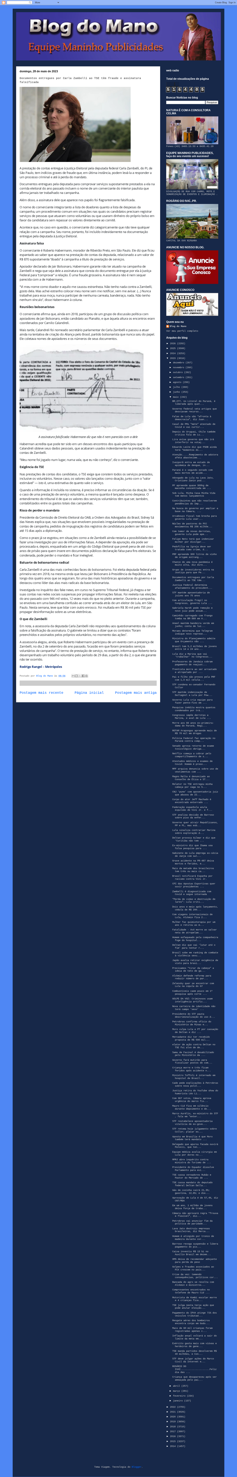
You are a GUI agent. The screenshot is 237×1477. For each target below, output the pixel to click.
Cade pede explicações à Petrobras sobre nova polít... (195, 1084)
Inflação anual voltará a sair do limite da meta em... (194, 1337)
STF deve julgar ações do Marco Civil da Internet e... (193, 1360)
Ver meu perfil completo (182, 331)
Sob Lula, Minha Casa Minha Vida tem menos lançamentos (193, 494)
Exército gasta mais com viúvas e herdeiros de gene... (194, 1345)
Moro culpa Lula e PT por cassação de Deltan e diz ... (195, 1031)
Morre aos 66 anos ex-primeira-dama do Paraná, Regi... (193, 724)
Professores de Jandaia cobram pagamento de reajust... (192, 663)
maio (176, 397)
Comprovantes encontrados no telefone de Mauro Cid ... (191, 1291)
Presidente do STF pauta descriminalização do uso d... (193, 1015)
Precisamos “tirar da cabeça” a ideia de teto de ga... (193, 969)
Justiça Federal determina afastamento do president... (192, 586)
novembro (179, 367)
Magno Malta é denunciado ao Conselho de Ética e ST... (191, 778)
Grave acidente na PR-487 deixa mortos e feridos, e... (193, 862)
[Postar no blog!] (76, 676)
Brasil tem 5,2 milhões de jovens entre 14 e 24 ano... (194, 648)
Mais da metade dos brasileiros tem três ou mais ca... (193, 870)
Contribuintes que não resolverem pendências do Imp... (194, 502)
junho (177, 392)
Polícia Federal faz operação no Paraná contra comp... (193, 740)
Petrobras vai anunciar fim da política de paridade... (192, 1222)
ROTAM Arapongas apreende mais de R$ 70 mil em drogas (194, 732)
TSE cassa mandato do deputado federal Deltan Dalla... (192, 1184)
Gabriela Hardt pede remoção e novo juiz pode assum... (192, 609)
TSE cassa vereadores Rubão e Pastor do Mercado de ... (191, 1176)
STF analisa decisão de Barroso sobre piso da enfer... (193, 816)
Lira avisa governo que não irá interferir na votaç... (193, 441)
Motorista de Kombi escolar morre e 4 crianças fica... (194, 1299)
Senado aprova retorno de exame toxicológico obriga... (193, 747)
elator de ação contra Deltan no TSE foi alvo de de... (193, 1046)
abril (177, 1386)
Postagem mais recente (41, 693)
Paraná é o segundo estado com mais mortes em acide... (192, 471)
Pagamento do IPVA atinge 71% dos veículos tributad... (194, 1314)
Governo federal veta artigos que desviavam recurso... (194, 410)
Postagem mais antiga (136, 693)
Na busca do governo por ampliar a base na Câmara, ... (195, 510)
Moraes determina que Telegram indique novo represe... (192, 632)
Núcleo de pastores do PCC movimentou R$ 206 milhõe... (192, 525)
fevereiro (180, 1395)
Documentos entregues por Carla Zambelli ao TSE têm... (193, 579)
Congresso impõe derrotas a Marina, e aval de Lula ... (191, 716)
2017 (173, 1431)
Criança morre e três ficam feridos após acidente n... (191, 1069)
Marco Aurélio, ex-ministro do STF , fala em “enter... (195, 1115)
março (177, 1391)
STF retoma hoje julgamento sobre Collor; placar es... (194, 1130)
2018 (173, 1426)
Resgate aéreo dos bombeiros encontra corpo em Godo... (191, 1322)
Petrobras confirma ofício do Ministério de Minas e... (191, 1023)
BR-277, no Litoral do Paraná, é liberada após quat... (193, 403)
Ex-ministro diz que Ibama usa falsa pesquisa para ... (192, 847)
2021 (173, 1411)
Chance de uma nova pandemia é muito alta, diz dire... (192, 563)
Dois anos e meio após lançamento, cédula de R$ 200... (195, 908)
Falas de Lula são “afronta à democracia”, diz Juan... (191, 418)
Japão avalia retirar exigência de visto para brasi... (195, 962)
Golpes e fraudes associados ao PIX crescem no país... (193, 1268)
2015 (173, 1441)
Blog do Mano (178, 326)
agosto (178, 382)
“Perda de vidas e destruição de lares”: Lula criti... (193, 900)
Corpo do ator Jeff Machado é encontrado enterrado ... (191, 801)
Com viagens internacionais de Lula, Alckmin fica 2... (192, 916)
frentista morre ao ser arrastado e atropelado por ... (194, 671)
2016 (173, 1436)
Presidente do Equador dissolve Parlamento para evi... (193, 1169)
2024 (173, 353)
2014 (173, 1446)
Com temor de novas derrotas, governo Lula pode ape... (191, 533)
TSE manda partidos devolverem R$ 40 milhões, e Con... (194, 1352)
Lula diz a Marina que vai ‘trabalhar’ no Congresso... (192, 655)
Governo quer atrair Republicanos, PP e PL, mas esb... (195, 824)
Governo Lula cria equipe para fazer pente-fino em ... (192, 701)
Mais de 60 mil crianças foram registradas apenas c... (192, 1329)
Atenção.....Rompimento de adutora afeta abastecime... (195, 456)
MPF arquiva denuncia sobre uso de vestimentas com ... (195, 770)
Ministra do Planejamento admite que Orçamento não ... (193, 640)
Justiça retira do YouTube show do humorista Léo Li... (195, 1092)
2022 (173, 1407)
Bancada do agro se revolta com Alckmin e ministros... (193, 1283)
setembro (179, 377)
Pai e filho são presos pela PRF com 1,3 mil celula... (193, 678)
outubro (178, 372)
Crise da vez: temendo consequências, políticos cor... (195, 1276)
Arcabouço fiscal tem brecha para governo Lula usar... (194, 517)
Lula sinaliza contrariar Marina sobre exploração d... (193, 831)
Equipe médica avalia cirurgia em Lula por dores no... (194, 1153)
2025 (173, 348)
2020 (173, 1416)
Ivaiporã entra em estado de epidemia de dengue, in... (191, 464)
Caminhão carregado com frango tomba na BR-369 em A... (192, 617)
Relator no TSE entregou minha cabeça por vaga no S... (192, 785)
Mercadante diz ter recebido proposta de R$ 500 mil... (191, 1038)
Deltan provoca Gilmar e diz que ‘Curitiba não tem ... (193, 839)
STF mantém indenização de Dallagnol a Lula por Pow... (192, 694)
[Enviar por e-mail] (73, 676)
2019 (173, 1421)
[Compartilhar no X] (80, 676)
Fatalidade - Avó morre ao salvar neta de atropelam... (194, 931)
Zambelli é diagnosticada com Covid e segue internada (191, 893)
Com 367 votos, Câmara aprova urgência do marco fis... (191, 1100)
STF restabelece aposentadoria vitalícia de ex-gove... (192, 1123)
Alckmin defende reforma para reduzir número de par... (191, 977)
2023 (173, 358)
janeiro (178, 1400)
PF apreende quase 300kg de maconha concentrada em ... (191, 487)
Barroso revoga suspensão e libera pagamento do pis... (195, 1245)
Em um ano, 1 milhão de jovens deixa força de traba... (192, 1207)
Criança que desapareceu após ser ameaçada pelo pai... (194, 1378)
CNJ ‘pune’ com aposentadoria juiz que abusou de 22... (195, 793)
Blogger (136, 1467)
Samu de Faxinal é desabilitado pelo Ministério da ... (193, 1054)
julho (177, 387)
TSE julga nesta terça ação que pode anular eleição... (193, 1307)
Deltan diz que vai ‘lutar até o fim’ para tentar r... (193, 946)
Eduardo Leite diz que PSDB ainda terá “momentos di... (194, 448)
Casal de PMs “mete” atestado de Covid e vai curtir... (193, 425)
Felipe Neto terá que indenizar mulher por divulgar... (193, 540)
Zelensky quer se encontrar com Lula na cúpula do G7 (193, 985)
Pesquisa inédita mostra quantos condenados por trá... (193, 709)
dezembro (179, 362)
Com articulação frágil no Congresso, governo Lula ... (192, 602)
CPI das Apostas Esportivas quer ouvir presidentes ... (193, 885)
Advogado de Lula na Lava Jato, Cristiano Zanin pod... (193, 479)
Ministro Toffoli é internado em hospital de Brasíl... (193, 1077)
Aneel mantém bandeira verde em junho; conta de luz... (193, 625)
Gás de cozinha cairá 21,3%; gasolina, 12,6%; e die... (191, 1191)
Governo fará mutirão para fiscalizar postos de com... (192, 1061)
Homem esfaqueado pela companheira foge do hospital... (195, 939)
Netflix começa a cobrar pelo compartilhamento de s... (191, 755)
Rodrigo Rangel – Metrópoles (41, 667)
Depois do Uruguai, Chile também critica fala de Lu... (193, 433)
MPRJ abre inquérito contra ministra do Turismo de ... (191, 1161)
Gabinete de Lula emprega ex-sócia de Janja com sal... (195, 854)
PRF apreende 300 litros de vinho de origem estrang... (194, 556)
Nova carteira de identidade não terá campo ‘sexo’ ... (193, 1008)
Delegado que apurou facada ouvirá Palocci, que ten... (195, 1146)
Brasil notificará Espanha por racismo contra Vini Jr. (192, 877)
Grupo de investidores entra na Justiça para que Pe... (193, 571)
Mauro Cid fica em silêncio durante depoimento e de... (191, 1107)
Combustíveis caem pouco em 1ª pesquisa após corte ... (192, 992)
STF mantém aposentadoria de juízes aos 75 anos (191, 594)
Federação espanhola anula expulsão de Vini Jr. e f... (192, 809)
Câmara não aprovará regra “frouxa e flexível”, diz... (195, 1215)
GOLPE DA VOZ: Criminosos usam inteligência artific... (192, 1000)
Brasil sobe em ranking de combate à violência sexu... (195, 954)
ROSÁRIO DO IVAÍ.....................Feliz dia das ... (194, 1369)
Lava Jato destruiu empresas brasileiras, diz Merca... (191, 1230)
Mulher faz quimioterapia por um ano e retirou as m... (193, 923)
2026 (173, 343)
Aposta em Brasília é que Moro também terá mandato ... (192, 1138)
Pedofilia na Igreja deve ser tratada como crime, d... (191, 548)
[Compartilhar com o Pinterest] (86, 676)
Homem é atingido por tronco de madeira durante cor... (193, 1238)
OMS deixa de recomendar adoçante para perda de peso (194, 1260)
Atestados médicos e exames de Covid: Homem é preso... (192, 763)
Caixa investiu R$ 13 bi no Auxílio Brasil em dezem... (191, 1253)
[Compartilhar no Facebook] (83, 676)
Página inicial (89, 693)
